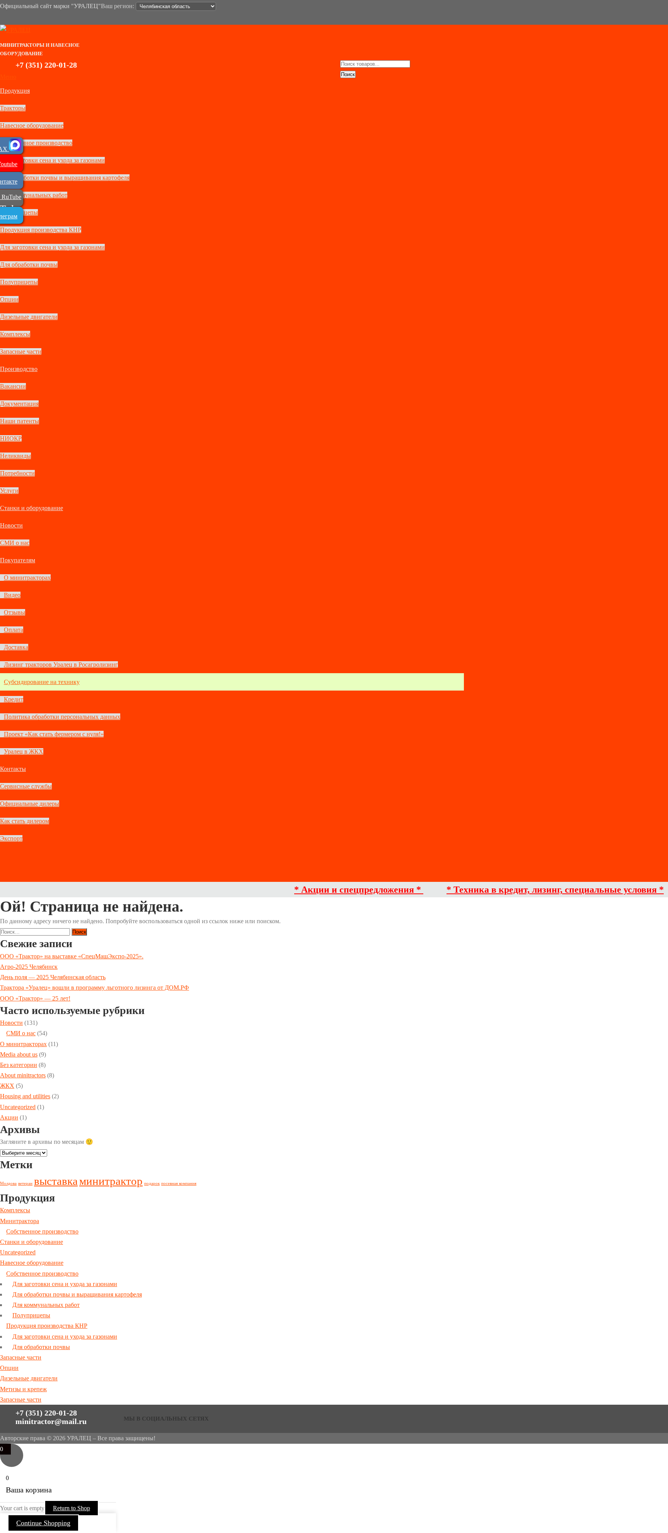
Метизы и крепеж (23, 1389)
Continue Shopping (43, 1523)
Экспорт (11, 838)
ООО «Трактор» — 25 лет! (35, 998)
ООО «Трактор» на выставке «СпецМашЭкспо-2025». (71, 956)
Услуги (9, 490)
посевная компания (178, 1183)
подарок (152, 1183)
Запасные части (20, 351)
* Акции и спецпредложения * (329, 890)
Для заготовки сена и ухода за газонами (52, 160)
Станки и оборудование (31, 508)
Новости (11, 525)
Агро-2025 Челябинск (29, 966)
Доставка (16, 647)
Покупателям (17, 560)
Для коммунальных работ (33, 195)
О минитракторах (27, 577)
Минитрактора (19, 1221)
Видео (12, 595)
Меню (8, 76)
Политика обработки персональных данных (62, 716)
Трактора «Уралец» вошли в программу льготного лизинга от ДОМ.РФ (94, 987)
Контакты (13, 769)
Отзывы (14, 612)
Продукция (15, 90)
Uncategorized (18, 1107)
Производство (18, 369)
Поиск (348, 74)
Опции (9, 299)
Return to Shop (71, 1508)
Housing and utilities (25, 1096)
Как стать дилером (24, 821)
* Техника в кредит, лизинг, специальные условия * (526, 890)
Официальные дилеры (29, 803)
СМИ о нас (14, 542)
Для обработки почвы (29, 264)
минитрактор (111, 1181)
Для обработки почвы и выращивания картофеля (65, 177)
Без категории (18, 1065)
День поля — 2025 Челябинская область (53, 977)
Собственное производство (36, 143)
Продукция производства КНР (40, 229)
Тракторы (13, 108)
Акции (9, 1117)
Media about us (18, 1054)
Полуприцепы (19, 282)
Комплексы (15, 334)
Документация (19, 403)
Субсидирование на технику (42, 682)
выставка (56, 1181)
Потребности (17, 473)
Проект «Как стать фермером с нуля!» (54, 734)
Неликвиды (15, 456)
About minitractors (23, 1075)
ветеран (25, 1183)
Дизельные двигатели (29, 316)
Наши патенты (19, 421)
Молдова (8, 1183)
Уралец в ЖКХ (23, 751)
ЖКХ (7, 1085)
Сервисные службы (26, 786)
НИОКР (11, 438)
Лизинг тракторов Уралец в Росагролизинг (61, 664)
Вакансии (13, 386)
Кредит (13, 699)
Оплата (13, 629)
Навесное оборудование (31, 125)
